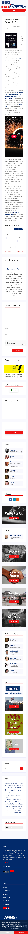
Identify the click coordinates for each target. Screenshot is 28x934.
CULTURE (5, 894)
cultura (14, 785)
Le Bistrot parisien (15, 641)
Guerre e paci (13, 672)
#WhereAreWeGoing (16, 451)
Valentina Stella (16, 812)
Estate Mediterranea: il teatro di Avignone (13, 376)
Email (6, 334)
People (12, 458)
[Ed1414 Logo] (14, 6)
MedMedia (13, 484)
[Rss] (8, 2)
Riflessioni (13, 478)
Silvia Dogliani (14, 809)
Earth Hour (13, 241)
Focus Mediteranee (17, 787)
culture (18, 785)
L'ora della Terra (14, 244)
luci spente (11, 247)
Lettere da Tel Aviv (15, 647)
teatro (22, 808)
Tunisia (17, 811)
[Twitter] (6, 908)
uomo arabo (9, 813)
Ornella (12, 450)
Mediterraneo (17, 799)
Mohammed (14, 651)
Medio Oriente (9, 799)
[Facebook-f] (4, 908)
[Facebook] (3, 2)
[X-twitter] (6, 2)
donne (21, 785)
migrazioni (13, 801)
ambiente (17, 235)
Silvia (12, 476)
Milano (17, 801)
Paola (12, 456)
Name (6, 328)
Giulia (12, 482)
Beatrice (12, 645)
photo (21, 806)
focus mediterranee (14, 790)
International (14, 472)
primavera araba (8, 808)
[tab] (14, 432)
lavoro (13, 797)
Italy (11, 797)
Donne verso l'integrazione (14, 666)
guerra (12, 795)
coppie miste (10, 785)
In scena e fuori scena (16, 659)
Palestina (17, 804)
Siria (20, 808)
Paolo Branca (14, 806)
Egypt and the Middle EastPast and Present (16, 465)
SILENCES (6, 900)
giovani (9, 795)
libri (18, 797)
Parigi (19, 806)
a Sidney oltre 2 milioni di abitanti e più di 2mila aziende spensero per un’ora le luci (14, 95)
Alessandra (13, 663)
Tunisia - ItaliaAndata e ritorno (15, 653)
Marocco (20, 797)
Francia (6, 795)
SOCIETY (5, 888)
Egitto (8, 787)
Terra (18, 247)
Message (7, 311)
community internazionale (12, 214)
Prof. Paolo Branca (15, 535)
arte (11, 783)
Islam (21, 795)
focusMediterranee (11, 793)
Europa (12, 787)
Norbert (12, 462)
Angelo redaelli (7, 783)
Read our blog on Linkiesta (13, 693)
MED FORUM (6, 897)
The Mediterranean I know (15, 537)
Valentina (13, 470)
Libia (16, 797)
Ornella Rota (11, 804)
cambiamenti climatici (14, 238)
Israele (7, 797)
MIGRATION (8, 802)
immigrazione (17, 795)
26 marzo (9, 235)
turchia (20, 810)
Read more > (6, 862)
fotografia (20, 793)
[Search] (21, 768)
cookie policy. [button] (16, 928)
